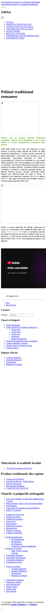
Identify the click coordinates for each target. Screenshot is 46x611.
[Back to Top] (2, 609)
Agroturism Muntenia (15, 560)
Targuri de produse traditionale (23, 546)
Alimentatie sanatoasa (15, 580)
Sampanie (15, 336)
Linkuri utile (11, 589)
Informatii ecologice (14, 526)
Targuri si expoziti (13, 530)
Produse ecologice (13, 517)
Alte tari (14, 553)
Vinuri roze (15, 334)
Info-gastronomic (13, 584)
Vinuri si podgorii (13, 566)
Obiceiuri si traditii (13, 582)
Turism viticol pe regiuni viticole (19, 345)
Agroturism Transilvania (16, 558)
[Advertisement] (23, 64)
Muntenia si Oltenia (14, 364)
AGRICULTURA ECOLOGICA (20, 27)
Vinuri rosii (15, 332)
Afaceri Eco (11, 521)
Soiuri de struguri (13, 325)
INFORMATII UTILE (15, 38)
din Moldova (16, 542)
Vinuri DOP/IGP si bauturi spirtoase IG (22, 327)
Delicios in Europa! (14, 548)
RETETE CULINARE (15, 33)
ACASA (9, 22)
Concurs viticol (12, 348)
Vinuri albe (15, 330)
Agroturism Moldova (14, 555)
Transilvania (11, 362)
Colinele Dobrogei (13, 358)
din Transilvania (17, 539)
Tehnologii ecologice (14, 519)
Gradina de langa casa (15, 515)
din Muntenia (16, 544)
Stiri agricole (11, 591)
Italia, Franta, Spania (19, 551)
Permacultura (11, 524)
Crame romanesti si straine (16, 343)
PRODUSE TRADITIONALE (19, 24)
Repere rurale (11, 587)
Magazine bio (11, 528)
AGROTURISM (13, 31)
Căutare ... (5, 315)
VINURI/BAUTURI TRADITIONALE (22, 36)
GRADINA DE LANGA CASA (19, 29)
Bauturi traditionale (19, 339)
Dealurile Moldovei (14, 360)
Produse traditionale (14, 537)
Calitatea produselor (14, 533)
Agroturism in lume (14, 562)
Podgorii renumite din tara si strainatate (21, 341)
